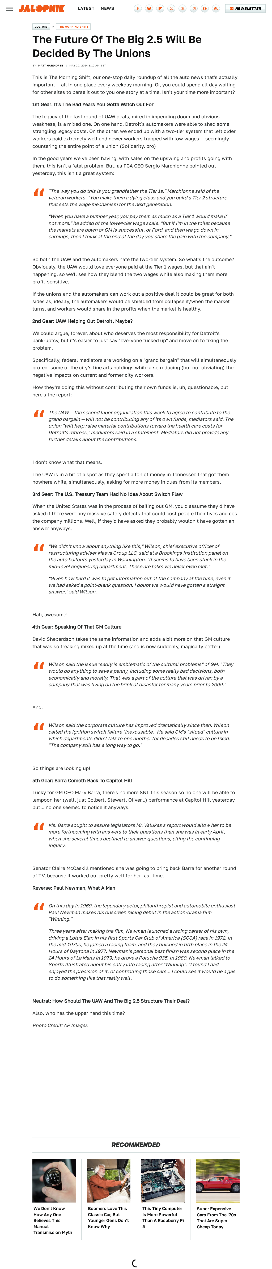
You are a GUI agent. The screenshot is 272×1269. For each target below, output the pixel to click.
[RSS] (216, 8)
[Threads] (182, 8)
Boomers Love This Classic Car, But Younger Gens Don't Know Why (108, 1217)
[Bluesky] (149, 8)
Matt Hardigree (50, 65)
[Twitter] (171, 8)
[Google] (205, 8)
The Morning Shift (73, 26)
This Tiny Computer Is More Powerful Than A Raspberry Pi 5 (163, 1217)
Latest (86, 8)
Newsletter (248, 8)
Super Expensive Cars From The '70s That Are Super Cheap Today (216, 1217)
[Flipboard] (160, 8)
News (107, 8)
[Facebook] (138, 8)
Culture (41, 26)
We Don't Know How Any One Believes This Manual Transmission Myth (52, 1220)
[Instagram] (194, 8)
